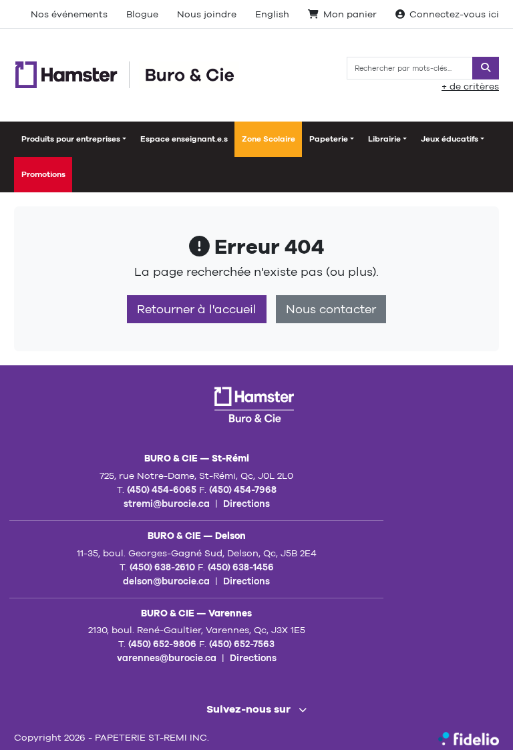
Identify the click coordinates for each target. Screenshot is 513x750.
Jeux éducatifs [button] (449, 139)
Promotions (43, 174)
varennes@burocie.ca (166, 657)
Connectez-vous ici (454, 14)
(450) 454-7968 (243, 489)
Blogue (142, 14)
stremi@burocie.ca (167, 503)
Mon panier (350, 14)
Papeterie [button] (328, 139)
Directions (246, 503)
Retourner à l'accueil (196, 309)
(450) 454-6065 (161, 489)
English (272, 14)
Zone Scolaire (268, 139)
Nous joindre (206, 14)
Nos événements (69, 14)
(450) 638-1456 (241, 567)
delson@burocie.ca (166, 581)
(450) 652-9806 (162, 643)
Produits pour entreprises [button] (70, 139)
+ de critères (470, 86)
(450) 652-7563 (242, 643)
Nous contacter (331, 309)
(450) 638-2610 (162, 567)
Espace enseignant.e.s (184, 139)
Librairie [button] (384, 139)
